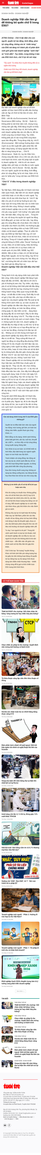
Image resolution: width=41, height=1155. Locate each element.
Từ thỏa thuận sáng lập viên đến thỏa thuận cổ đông (20, 679)
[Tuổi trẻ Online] (11, 1086)
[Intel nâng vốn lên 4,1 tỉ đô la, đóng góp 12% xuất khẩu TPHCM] (20, 800)
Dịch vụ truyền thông (10, 1117)
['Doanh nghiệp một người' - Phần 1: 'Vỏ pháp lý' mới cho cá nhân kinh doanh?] (20, 933)
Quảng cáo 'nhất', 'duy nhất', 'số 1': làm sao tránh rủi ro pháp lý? (19, 882)
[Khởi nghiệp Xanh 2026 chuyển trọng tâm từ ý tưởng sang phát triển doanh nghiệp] (20, 967)
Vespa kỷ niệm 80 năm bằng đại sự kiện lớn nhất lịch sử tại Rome (19, 782)
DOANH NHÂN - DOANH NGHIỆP (15, 13)
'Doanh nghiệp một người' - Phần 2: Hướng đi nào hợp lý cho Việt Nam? (19, 915)
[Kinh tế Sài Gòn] (27, 2)
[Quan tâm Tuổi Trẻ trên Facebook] (9, 1125)
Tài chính (14, 8)
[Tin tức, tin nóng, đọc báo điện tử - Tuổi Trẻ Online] (13, 3)
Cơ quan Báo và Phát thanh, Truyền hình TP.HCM (19, 1104)
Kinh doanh (24, 8)
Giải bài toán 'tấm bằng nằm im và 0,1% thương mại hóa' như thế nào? (20, 849)
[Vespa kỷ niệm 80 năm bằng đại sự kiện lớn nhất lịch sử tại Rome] (20, 766)
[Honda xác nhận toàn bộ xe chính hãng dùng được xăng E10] (20, 697)
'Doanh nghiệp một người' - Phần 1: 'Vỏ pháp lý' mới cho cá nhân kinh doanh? (20, 949)
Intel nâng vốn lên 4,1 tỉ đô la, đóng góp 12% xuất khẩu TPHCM (20, 815)
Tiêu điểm (5, 8)
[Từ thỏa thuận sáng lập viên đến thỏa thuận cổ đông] (20, 664)
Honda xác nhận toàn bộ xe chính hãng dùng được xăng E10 (19, 713)
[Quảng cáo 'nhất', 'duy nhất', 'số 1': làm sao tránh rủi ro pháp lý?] (20, 867)
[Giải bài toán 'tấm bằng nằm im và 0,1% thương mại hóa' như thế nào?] (20, 833)
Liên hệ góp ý (8, 1119)
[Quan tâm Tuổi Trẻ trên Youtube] (5, 1125)
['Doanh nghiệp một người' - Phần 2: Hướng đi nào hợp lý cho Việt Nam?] (20, 900)
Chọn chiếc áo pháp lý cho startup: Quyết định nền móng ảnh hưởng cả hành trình (20, 646)
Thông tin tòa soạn (9, 1102)
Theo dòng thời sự (20, 1002)
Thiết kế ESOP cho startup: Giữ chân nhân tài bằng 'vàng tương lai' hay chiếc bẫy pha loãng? (20, 612)
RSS (17, 1119)
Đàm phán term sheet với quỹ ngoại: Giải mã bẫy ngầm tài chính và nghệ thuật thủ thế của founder (19, 747)
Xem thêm (20, 991)
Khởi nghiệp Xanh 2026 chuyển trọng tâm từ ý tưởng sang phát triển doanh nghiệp (20, 982)
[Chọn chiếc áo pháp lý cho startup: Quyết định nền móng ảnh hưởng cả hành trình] (20, 630)
